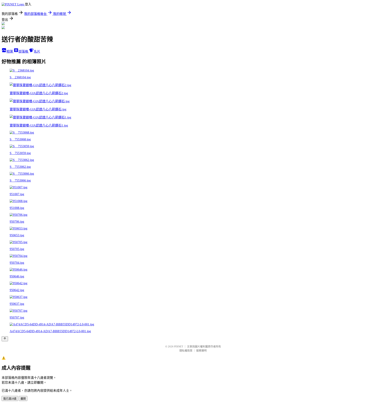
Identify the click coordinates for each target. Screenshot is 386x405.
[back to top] (5, 338)
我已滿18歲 (9, 398)
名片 (37, 51)
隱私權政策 (185, 350)
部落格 (23, 51)
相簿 (10, 51)
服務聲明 (201, 350)
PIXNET (178, 346)
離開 (23, 398)
